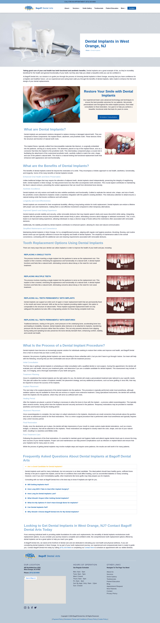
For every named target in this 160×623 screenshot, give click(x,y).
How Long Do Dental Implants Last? (42, 494)
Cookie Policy (102, 619)
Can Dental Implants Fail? (38, 507)
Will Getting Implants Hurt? (38, 484)
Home (87, 50)
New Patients (112, 588)
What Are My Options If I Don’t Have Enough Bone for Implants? (53, 503)
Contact (109, 591)
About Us (110, 572)
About (67, 8)
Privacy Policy (112, 593)
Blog (108, 584)
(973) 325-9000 (34, 572)
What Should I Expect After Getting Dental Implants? (48, 498)
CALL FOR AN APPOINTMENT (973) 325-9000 (80, 1)
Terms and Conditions (79, 619)
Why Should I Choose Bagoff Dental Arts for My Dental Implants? (53, 512)
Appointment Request (115, 586)
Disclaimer (67, 619)
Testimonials (98, 8)
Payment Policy (58, 619)
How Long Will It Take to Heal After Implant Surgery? (48, 489)
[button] (80, 466)
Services (76, 8)
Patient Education (112, 8)
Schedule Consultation (108, 117)
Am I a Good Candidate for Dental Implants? (45, 466)
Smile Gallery (87, 8)
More (122, 8)
